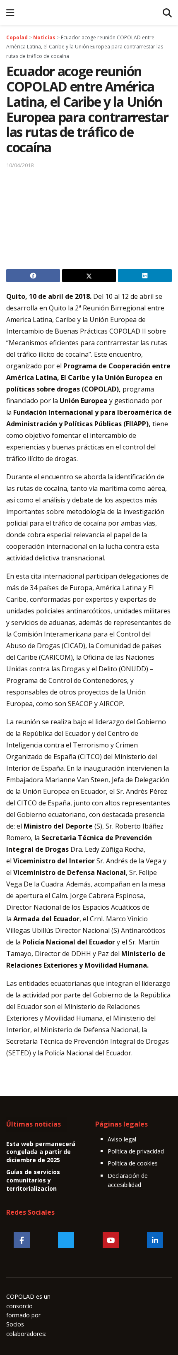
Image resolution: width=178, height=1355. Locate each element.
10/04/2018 (20, 165)
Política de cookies (133, 1163)
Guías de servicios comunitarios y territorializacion (33, 1180)
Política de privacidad (136, 1151)
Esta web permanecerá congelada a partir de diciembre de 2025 (40, 1152)
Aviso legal (122, 1139)
